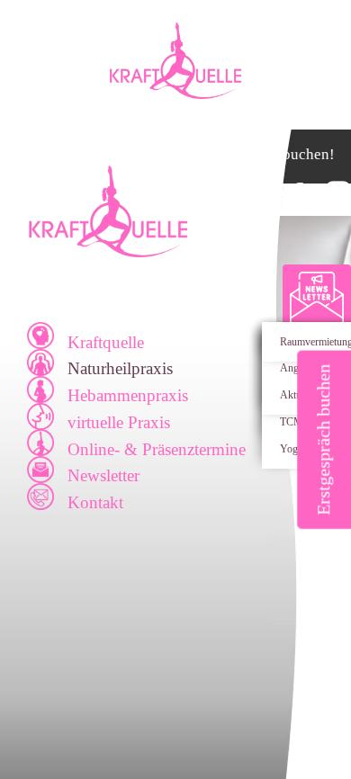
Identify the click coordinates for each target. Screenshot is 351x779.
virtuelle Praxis (119, 422)
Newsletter (104, 475)
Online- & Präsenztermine (157, 449)
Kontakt (95, 502)
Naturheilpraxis (120, 368)
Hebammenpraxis (128, 395)
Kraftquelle (106, 342)
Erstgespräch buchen (323, 439)
